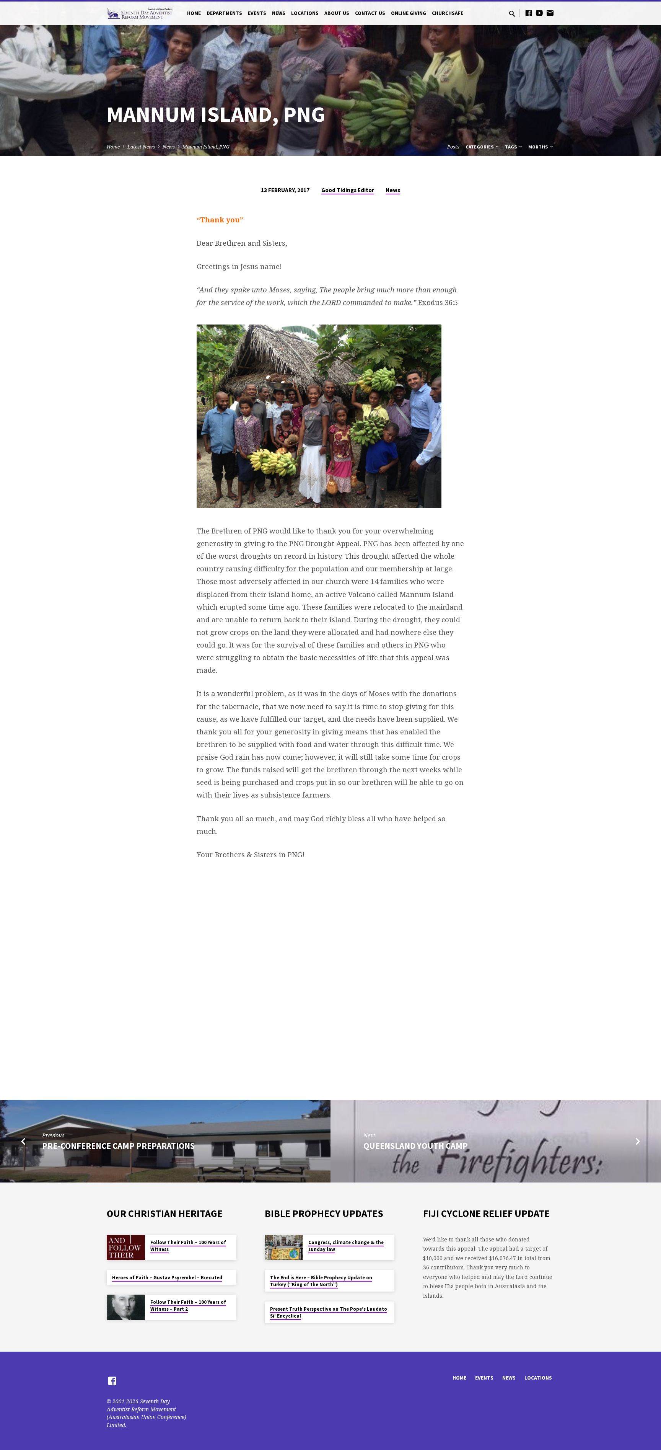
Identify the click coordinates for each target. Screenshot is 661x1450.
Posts (453, 147)
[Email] (550, 12)
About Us (336, 13)
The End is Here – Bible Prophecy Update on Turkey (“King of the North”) (321, 1281)
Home (194, 13)
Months (538, 147)
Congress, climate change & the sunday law (346, 1246)
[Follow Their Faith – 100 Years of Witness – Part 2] (126, 1307)
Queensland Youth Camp (415, 1145)
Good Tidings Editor (347, 190)
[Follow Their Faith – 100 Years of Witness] (126, 1248)
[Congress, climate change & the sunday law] (284, 1248)
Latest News (141, 147)
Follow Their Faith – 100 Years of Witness (188, 1246)
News (278, 13)
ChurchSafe (447, 13)
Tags (511, 147)
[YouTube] (539, 12)
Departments (224, 13)
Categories (480, 147)
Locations (305, 13)
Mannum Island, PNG (206, 147)
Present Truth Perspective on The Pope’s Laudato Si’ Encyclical (328, 1312)
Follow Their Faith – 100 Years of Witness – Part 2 (188, 1305)
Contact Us (370, 13)
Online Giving (408, 13)
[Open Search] (512, 13)
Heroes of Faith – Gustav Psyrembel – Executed (167, 1277)
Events (257, 13)
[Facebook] (528, 12)
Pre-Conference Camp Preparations (118, 1145)
